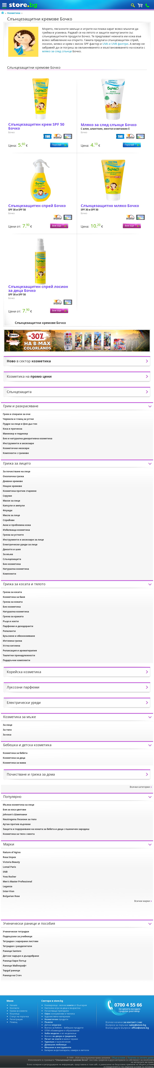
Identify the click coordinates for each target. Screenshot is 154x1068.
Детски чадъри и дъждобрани (21, 955)
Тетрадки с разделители (17, 946)
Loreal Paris (9, 866)
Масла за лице (11, 515)
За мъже (8, 554)
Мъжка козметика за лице (18, 804)
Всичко (60, 1036)
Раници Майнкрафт (14, 965)
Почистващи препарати (57, 1010)
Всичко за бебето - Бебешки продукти (64, 1027)
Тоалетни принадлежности (19, 655)
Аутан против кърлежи (17, 824)
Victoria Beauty (11, 862)
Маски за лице (11, 500)
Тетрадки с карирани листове (20, 941)
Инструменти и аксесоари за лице (23, 539)
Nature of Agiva (11, 852)
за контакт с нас (132, 1022)
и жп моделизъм (60, 1033)
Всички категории (140, 786)
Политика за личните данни (140, 1057)
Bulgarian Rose (11, 896)
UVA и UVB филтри (115, 44)
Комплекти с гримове (16, 453)
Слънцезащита (12, 559)
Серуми (7, 495)
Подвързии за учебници (17, 936)
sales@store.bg (137, 1025)
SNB (5, 871)
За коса (7, 734)
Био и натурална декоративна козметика (27, 438)
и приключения (57, 1041)
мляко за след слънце (57, 51)
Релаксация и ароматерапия (20, 650)
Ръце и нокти (11, 621)
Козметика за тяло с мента (19, 834)
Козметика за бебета (15, 753)
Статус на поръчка (19, 1016)
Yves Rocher (9, 876)
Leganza (7, 886)
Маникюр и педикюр (15, 433)
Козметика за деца (14, 757)
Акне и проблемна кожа (17, 525)
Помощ (13, 1022)
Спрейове (8, 520)
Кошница (14, 1013)
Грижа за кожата (13, 601)
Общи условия (118, 1057)
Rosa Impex (9, 857)
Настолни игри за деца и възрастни (62, 1008)
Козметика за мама (14, 762)
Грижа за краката (13, 616)
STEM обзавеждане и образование (62, 1030)
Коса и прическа (12, 428)
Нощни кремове (12, 486)
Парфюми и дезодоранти (18, 626)
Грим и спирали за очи (16, 414)
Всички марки (142, 901)
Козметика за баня (14, 597)
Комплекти (9, 573)
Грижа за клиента (18, 1010)
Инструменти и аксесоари (18, 443)
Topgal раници (11, 970)
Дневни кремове (13, 481)
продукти (56, 1019)
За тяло (7, 729)
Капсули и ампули (14, 505)
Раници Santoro (12, 951)
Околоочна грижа (13, 476)
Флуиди (7, 510)
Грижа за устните (13, 534)
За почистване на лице (16, 471)
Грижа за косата (12, 592)
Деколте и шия (12, 549)
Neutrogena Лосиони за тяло (19, 819)
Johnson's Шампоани (15, 814)
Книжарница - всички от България (66, 1005)
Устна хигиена (11, 645)
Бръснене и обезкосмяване (19, 636)
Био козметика (12, 564)
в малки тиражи (61, 1038)
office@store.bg (140, 1027)
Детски (53, 1024)
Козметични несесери (16, 448)
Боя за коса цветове (14, 809)
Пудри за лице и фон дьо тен (20, 423)
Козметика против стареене (19, 491)
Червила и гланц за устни (18, 419)
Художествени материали (57, 1016)
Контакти (14, 1008)
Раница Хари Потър (14, 960)
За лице (7, 724)
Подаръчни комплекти (16, 660)
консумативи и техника (60, 1013)
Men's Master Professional (17, 881)
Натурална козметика (16, 568)
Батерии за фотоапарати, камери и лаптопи (67, 1050)
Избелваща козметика (16, 529)
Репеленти (9, 631)
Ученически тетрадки (16, 931)
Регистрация (16, 1019)
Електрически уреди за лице (20, 544)
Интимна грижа (12, 640)
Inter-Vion (8, 891)
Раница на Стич (12, 975)
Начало (13, 1005)
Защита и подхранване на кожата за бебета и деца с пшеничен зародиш (46, 829)
